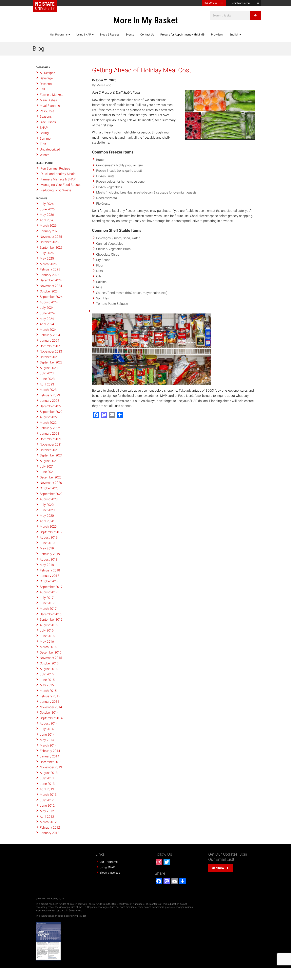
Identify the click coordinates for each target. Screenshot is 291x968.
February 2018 (50, 570)
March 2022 (48, 423)
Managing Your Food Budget (61, 185)
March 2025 (48, 264)
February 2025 (50, 269)
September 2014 (51, 718)
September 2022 (51, 412)
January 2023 (49, 401)
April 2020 (47, 521)
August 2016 (49, 625)
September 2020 (51, 494)
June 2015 (47, 680)
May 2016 (47, 641)
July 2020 (47, 505)
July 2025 (47, 253)
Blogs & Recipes (109, 34)
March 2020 (48, 526)
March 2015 (48, 691)
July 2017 (47, 598)
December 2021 (51, 439)
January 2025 (49, 275)
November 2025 (51, 237)
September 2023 (51, 362)
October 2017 (49, 581)
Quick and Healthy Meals (58, 174)
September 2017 (51, 587)
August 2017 (49, 592)
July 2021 (47, 466)
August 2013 (49, 773)
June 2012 (47, 805)
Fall (42, 89)
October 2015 (49, 663)
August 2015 (49, 669)
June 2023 (47, 379)
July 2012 (47, 800)
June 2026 (47, 209)
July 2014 (47, 729)
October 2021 (49, 450)
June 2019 (47, 543)
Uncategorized (50, 149)
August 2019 (49, 537)
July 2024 (47, 308)
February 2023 (50, 395)
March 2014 (48, 745)
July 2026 (47, 204)
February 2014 (50, 751)
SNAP (44, 127)
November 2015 (51, 658)
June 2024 (47, 313)
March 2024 (48, 330)
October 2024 (49, 291)
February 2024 (50, 335)
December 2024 (51, 280)
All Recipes (47, 73)
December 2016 (51, 614)
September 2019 (51, 532)
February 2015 (50, 696)
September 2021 (51, 455)
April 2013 (47, 789)
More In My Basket (145, 20)
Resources (210, 3)
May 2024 (47, 319)
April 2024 (47, 324)
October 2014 (49, 712)
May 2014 (47, 740)
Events (130, 34)
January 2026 (49, 231)
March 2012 (48, 822)
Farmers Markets (51, 95)
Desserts (46, 84)
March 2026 (48, 225)
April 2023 (47, 384)
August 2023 (49, 368)
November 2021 (51, 444)
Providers (217, 34)
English (234, 34)
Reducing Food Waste (56, 190)
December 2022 (51, 406)
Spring (44, 133)
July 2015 (47, 674)
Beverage (46, 78)
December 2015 (51, 652)
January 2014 (49, 756)
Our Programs (59, 34)
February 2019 (50, 554)
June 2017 (47, 603)
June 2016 (47, 636)
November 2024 (51, 286)
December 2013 (51, 762)
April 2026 (47, 220)
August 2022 (49, 417)
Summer (45, 138)
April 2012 (47, 816)
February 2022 (50, 428)
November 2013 (51, 767)
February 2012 (50, 827)
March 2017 (48, 609)
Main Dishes (48, 100)
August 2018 (49, 559)
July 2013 (47, 778)
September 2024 (51, 297)
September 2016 (51, 619)
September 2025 (51, 247)
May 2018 (47, 565)
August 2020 (49, 499)
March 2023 (48, 390)
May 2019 (47, 548)
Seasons (46, 116)
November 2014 (51, 707)
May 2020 (47, 516)
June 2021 (47, 472)
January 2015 (49, 701)
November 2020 (51, 483)
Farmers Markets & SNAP (58, 179)
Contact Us (147, 34)
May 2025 (47, 258)
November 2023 (51, 351)
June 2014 (47, 734)
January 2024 (49, 340)
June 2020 (47, 510)
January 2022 (49, 433)
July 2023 (47, 373)
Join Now (218, 867)
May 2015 (47, 685)
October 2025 (49, 242)
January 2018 (49, 576)
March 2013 (48, 794)
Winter (44, 155)
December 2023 (51, 346)
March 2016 (48, 647)
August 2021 (49, 461)
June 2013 (47, 784)
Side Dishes (48, 122)
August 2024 (49, 302)
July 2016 (47, 630)
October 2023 (49, 357)
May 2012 (47, 811)
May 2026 (47, 215)
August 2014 (49, 723)
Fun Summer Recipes (55, 168)
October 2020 (49, 488)
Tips (43, 144)
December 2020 (51, 477)
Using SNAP (84, 34)
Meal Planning (50, 105)
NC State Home (45, 6)
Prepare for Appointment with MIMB (182, 34)
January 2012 (49, 833)
